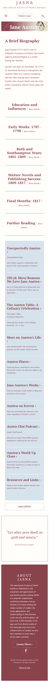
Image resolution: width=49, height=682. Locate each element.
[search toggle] (43, 16)
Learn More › (24, 644)
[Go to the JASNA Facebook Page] (26, 651)
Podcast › (23, 426)
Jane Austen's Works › (23, 385)
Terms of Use (24, 667)
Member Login (25, 16)
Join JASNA (24, 506)
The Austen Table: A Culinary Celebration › (24, 306)
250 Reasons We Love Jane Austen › (24, 279)
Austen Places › (19, 362)
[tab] (24, 106)
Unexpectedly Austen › (23, 250)
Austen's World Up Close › (21, 454)
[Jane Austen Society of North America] (24, 5)
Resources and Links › (23, 480)
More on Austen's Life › (24, 339)
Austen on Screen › (21, 406)
